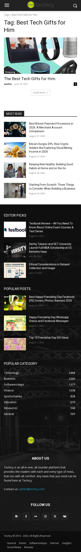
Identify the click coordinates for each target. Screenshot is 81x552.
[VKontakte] (64, 516)
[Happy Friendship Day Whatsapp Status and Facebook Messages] (15, 323)
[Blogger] (16, 516)
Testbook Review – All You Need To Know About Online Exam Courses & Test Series (51, 227)
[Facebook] (26, 516)
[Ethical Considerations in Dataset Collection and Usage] (15, 270)
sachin (8, 83)
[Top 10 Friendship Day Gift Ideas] (15, 343)
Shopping (10, 72)
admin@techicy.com (32, 489)
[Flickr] (36, 516)
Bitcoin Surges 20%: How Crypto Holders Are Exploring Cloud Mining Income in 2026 (50, 147)
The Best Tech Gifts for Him (29, 78)
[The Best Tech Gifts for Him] (40, 55)
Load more (39, 92)
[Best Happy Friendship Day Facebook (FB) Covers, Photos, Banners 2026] (15, 302)
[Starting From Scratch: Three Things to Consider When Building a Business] (15, 190)
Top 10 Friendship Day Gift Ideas (49, 337)
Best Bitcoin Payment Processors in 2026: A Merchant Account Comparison (51, 127)
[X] (55, 516)
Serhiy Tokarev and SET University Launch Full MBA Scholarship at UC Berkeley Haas (50, 247)
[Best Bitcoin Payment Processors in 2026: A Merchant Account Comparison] (15, 129)
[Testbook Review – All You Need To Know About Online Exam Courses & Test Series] (15, 229)
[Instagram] (45, 516)
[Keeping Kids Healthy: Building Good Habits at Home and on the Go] (15, 170)
